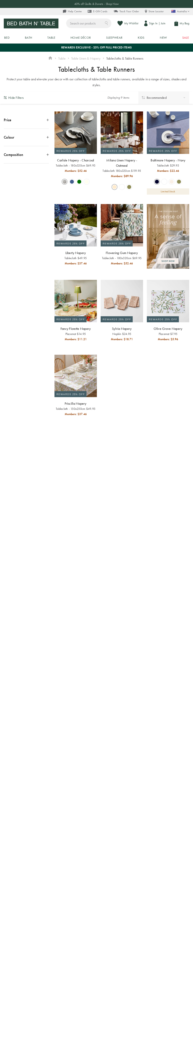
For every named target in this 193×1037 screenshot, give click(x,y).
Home (50, 58)
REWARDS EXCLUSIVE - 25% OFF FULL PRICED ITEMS (96, 47)
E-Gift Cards (100, 11)
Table (61, 58)
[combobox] (88, 23)
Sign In (153, 23)
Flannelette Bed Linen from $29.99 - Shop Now (96, 4)
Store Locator (156, 11)
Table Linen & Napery (85, 58)
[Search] (106, 23)
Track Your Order (129, 11)
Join (163, 23)
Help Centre (75, 11)
